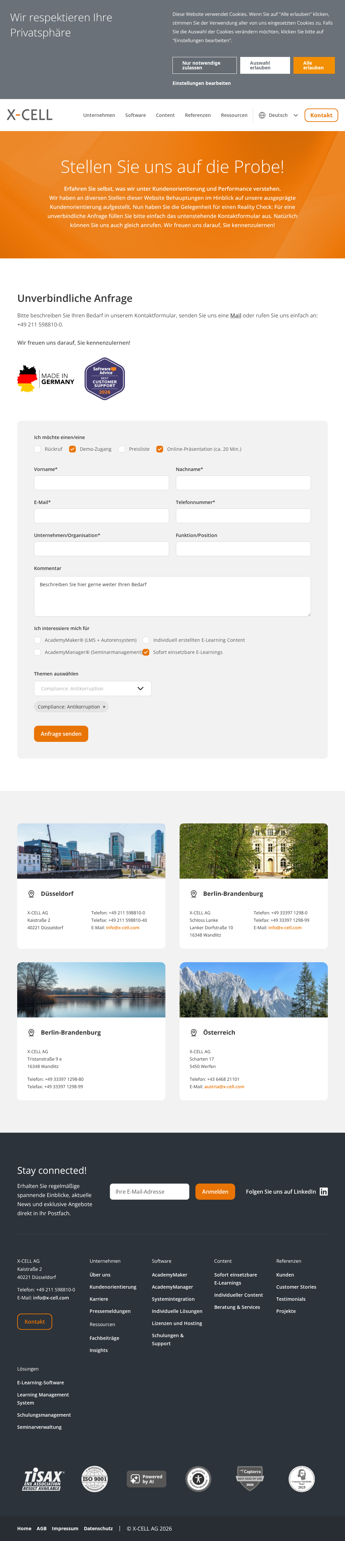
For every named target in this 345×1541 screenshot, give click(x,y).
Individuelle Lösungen (177, 1311)
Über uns (100, 1274)
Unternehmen (99, 115)
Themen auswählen (56, 673)
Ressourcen (234, 115)
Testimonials (291, 1299)
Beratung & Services (237, 1307)
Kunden (285, 1274)
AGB (41, 1528)
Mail (235, 315)
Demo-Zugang (96, 449)
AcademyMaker (169, 1274)
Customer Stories (296, 1287)
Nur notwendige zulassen (201, 65)
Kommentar (47, 568)
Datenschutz (98, 1528)
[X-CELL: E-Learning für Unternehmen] (30, 115)
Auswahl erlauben (260, 65)
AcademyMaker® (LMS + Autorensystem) (90, 640)
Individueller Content (238, 1295)
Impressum (65, 1528)
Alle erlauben (313, 65)
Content (165, 115)
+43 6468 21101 (223, 1079)
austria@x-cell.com (225, 1086)
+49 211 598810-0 (127, 913)
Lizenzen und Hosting (177, 1323)
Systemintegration (173, 1299)
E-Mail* (42, 502)
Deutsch (278, 115)
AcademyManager (172, 1287)
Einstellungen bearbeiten (201, 83)
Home (24, 1528)
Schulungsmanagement (44, 1415)
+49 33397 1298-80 (64, 1079)
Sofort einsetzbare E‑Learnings (235, 1278)
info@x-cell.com (122, 927)
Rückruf (53, 449)
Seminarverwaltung (39, 1427)
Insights (99, 1350)
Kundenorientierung (113, 1287)
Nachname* (189, 469)
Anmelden (215, 1191)
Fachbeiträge (104, 1338)
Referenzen (198, 115)
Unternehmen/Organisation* (67, 535)
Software (135, 115)
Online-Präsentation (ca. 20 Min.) (204, 449)
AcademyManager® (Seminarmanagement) (94, 652)
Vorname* (46, 469)
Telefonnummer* (195, 502)
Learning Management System (43, 1398)
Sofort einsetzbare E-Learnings (188, 652)
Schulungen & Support (168, 1339)
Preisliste (139, 449)
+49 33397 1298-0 (289, 913)
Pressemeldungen (110, 1311)
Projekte (286, 1311)
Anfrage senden (61, 733)
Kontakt (321, 115)
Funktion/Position (196, 535)
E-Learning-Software (40, 1382)
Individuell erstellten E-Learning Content (199, 640)
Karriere (99, 1299)
